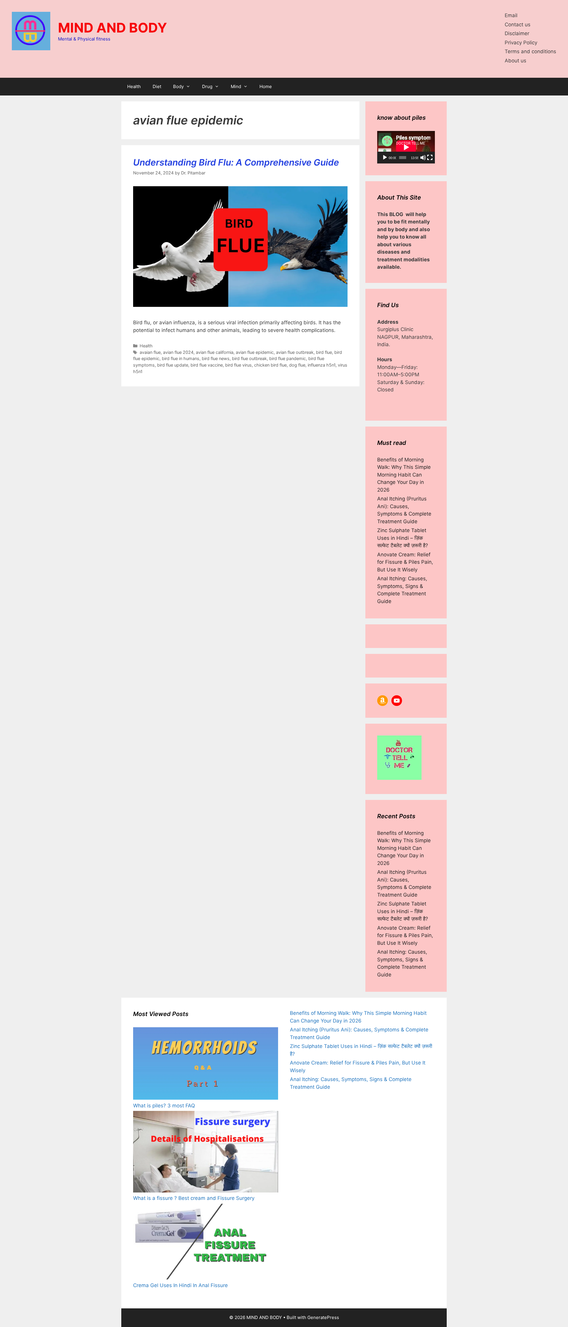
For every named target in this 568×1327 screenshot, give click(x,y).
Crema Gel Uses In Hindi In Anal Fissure (180, 1285)
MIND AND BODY (112, 28)
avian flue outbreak (295, 352)
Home (265, 86)
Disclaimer (517, 33)
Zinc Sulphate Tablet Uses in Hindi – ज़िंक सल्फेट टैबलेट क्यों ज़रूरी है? (402, 537)
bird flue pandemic (287, 358)
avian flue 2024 (178, 352)
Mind (236, 86)
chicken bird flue (270, 364)
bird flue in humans (180, 358)
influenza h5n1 (321, 364)
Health (134, 86)
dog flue (297, 364)
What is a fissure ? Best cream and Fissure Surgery (193, 1198)
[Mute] (423, 158)
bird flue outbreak (249, 358)
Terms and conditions (530, 51)
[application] (406, 147)
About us (515, 61)
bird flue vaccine (207, 364)
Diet (157, 86)
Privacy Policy (521, 43)
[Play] (385, 158)
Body (178, 86)
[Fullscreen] (430, 158)
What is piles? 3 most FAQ (164, 1106)
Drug (207, 86)
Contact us (517, 24)
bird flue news (216, 358)
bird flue (324, 352)
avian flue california (214, 352)
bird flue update (172, 364)
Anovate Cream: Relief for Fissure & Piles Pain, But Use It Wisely (405, 562)
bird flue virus (238, 364)
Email (511, 15)
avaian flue (150, 352)
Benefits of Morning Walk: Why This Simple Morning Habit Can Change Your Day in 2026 (404, 475)
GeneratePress (323, 1317)
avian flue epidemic (255, 352)
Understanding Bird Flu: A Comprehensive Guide (236, 162)
